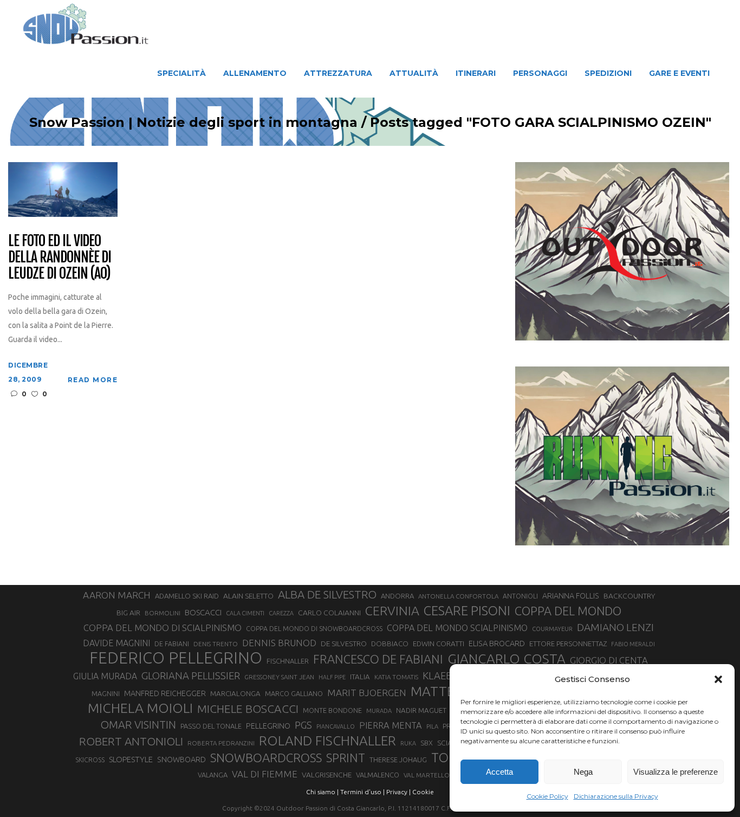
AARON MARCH (117, 595)
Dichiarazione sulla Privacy (616, 796)
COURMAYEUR (552, 629)
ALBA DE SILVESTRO (327, 594)
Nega (583, 771)
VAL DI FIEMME (264, 774)
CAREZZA (281, 613)
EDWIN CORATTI (438, 644)
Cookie (423, 791)
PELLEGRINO (268, 725)
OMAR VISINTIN (138, 724)
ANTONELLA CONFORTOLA (458, 596)
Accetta (499, 771)
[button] (718, 679)
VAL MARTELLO (427, 775)
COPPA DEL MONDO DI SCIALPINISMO (162, 627)
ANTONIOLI (520, 596)
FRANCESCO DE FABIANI (378, 659)
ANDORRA (397, 596)
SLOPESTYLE (131, 759)
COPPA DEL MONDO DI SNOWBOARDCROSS (314, 628)
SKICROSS (90, 759)
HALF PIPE (332, 677)
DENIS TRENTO (215, 643)
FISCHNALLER (288, 661)
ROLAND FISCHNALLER (327, 741)
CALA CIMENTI (245, 613)
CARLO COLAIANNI (329, 612)
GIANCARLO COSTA (506, 659)
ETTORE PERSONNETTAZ (568, 643)
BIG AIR (128, 612)
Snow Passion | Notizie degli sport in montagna (193, 122)
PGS (303, 724)
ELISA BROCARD (497, 643)
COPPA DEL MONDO (568, 610)
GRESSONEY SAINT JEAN (279, 676)
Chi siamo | (322, 791)
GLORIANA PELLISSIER (190, 675)
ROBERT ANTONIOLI (131, 741)
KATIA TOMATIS (396, 676)
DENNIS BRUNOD (279, 643)
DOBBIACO (389, 644)
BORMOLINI (162, 612)
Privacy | (398, 791)
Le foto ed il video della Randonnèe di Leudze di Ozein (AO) (59, 257)
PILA (432, 726)
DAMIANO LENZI (615, 627)
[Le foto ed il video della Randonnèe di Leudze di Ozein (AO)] (63, 189)
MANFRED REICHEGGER (165, 693)
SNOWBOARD (181, 759)
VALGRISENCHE (327, 774)
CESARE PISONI (467, 611)
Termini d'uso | (362, 791)
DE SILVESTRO (344, 643)
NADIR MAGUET (421, 710)
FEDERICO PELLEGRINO (175, 658)
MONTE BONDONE (332, 710)
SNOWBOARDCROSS (266, 757)
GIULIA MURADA (105, 676)
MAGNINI (106, 693)
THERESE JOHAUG (398, 759)
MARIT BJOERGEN (366, 692)
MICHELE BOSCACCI (247, 708)
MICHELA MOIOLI (140, 708)
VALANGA (213, 775)
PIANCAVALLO (335, 726)
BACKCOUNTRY (629, 595)
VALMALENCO (377, 775)
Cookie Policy (547, 796)
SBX (426, 743)
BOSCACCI (203, 612)
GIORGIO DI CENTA (609, 660)
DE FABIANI (171, 643)
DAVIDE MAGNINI (116, 643)
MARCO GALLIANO (294, 693)
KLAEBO (441, 675)
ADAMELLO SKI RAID (187, 596)
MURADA (379, 710)
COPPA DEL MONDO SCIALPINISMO (457, 628)
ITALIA (360, 677)
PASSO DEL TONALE (211, 726)
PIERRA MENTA (390, 725)
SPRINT (345, 757)
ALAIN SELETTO (248, 595)
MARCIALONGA (235, 694)
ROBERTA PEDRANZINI (221, 743)
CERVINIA (392, 610)
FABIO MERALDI (633, 644)
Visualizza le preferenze (675, 771)
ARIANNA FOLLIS (570, 595)
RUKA (408, 743)
